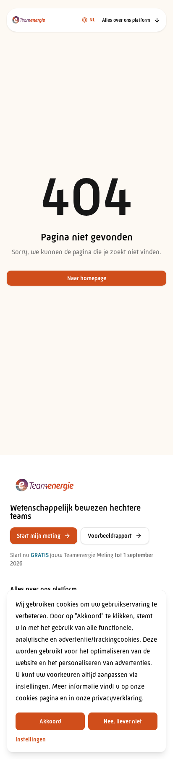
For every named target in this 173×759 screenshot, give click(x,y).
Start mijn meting (38, 535)
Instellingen (31, 739)
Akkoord (50, 721)
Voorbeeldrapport (110, 535)
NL (92, 20)
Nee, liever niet (123, 721)
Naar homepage (86, 278)
